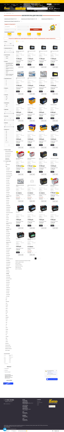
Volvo (6, 303)
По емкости (7, 343)
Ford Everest (8, 265)
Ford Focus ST (8, 238)
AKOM (5, 360)
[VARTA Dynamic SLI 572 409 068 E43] (20, 74)
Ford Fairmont (8, 255)
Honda (7, 331)
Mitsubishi (7, 317)
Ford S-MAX (7, 194)
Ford (12, 13)
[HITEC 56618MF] (20, 234)
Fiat (6, 334)
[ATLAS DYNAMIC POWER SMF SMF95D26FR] (43, 154)
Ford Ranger (7, 198)
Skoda (6, 310)
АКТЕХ (10, 360)
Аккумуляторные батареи (9, 151)
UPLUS (10, 362)
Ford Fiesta (7, 251)
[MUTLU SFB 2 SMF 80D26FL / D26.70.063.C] (32, 154)
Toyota (7, 306)
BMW (6, 338)
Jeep (6, 324)
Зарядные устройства (8, 348)
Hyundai (7, 329)
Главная (4, 13)
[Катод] (56, 401)
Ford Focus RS (8, 240)
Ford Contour (8, 282)
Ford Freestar (8, 235)
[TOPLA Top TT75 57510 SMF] (55, 127)
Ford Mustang (8, 205)
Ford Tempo (7, 180)
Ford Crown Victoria (9, 278)
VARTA (10, 359)
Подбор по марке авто (13, 426)
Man (6, 299)
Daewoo (7, 341)
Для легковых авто (8, 153)
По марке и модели (8, 13)
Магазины (8, 4)
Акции (5, 4)
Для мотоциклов (7, 156)
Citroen (7, 339)
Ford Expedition (8, 262)
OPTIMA (10, 358)
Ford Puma (7, 200)
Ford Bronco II (8, 287)
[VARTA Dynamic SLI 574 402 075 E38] (32, 74)
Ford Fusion (7, 231)
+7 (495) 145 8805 (24, 401)
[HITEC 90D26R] (43, 208)
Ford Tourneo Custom (9, 171)
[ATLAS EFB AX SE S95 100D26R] (43, 181)
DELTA (5, 362)
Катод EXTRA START (11, 355)
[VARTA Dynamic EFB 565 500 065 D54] (20, 181)
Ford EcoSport (8, 275)
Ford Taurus (7, 185)
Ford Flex (7, 246)
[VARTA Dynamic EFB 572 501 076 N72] (43, 74)
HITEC (5, 357)
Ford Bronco (7, 289)
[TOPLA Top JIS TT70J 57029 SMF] (55, 47)
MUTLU (5, 358)
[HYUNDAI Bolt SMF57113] (43, 100)
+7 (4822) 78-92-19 (25, 420)
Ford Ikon (7, 219)
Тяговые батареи (7, 345)
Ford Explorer (8, 260)
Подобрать (36, 29)
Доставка (6, 370)
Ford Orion (7, 203)
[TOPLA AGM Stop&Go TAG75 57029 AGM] (32, 234)
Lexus (6, 320)
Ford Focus (7, 244)
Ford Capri (7, 285)
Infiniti (6, 327)
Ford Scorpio (8, 192)
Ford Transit (7, 169)
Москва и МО (37, 4)
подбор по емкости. (19, 426)
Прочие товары (7, 350)
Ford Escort (7, 270)
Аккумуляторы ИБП (8, 346)
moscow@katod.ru (7, 403)
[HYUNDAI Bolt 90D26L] (20, 127)
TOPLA (5, 359)
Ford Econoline (8, 277)
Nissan (7, 315)
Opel (6, 313)
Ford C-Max (7, 296)
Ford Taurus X (8, 183)
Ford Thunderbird (8, 176)
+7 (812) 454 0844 (24, 407)
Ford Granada (8, 225)
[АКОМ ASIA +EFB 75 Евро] (32, 127)
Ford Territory (8, 178)
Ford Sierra (7, 190)
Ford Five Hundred (8, 248)
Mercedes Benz (8, 164)
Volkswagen (7, 301)
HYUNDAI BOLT (11, 357)
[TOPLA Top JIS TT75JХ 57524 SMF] (43, 47)
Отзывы (21, 4)
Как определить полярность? (9, 31)
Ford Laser (7, 214)
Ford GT (7, 221)
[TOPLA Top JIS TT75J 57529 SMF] (32, 47)
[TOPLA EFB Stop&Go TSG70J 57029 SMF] (20, 47)
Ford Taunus (8, 187)
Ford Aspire (7, 292)
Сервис (17, 4)
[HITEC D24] (55, 208)
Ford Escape (7, 271)
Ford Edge (7, 273)
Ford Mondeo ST (8, 207)
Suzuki (6, 308)
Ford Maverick (8, 210)
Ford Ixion (7, 217)
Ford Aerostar (8, 294)
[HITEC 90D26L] (20, 100)
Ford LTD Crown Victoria (9, 212)
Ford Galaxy (7, 227)
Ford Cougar (8, 280)
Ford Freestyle (8, 233)
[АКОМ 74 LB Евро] (43, 127)
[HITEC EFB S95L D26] (32, 208)
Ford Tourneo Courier (9, 173)
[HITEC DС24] (20, 208)
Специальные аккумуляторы (7, 159)
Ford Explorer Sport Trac (9, 258)
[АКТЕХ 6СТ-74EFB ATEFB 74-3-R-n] (32, 181)
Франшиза (24, 4)
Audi (6, 162)
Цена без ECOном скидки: (19, 60)
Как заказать (7, 368)
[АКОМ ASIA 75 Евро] (32, 100)
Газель (7, 332)
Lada (6, 322)
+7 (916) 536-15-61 (25, 413)
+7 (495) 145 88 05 (9, 380)
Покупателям (12, 4)
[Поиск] (46, 9)
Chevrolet (7, 336)
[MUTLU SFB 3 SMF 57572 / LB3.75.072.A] (20, 154)
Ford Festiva (7, 253)
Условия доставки (39, 402)
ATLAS (5, 355)
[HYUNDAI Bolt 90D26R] (55, 100)
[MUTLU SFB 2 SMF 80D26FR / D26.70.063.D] (55, 181)
